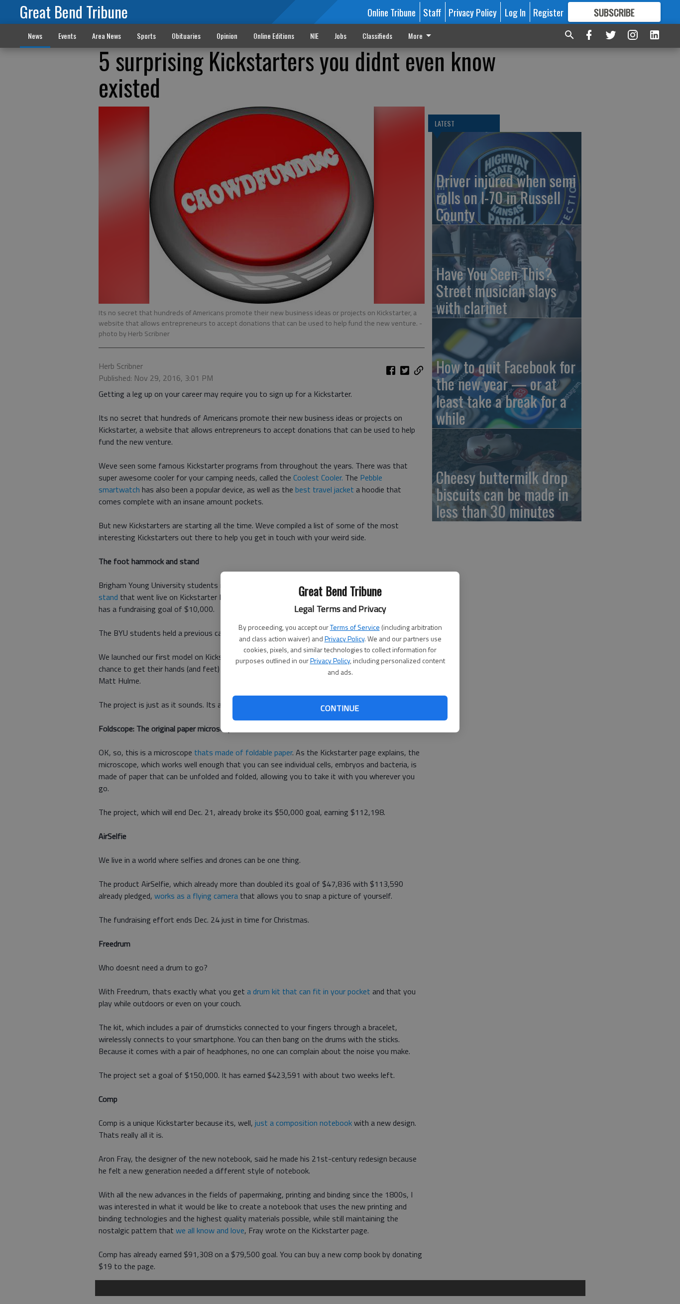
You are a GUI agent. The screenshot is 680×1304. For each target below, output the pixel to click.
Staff (432, 11)
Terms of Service (355, 627)
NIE (314, 35)
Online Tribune (391, 11)
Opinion (227, 35)
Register (548, 11)
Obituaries (186, 35)
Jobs (340, 35)
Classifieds (377, 35)
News (35, 35)
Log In (515, 11)
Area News (106, 35)
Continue (340, 708)
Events (67, 35)
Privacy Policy (344, 638)
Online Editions (273, 35)
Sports (146, 35)
